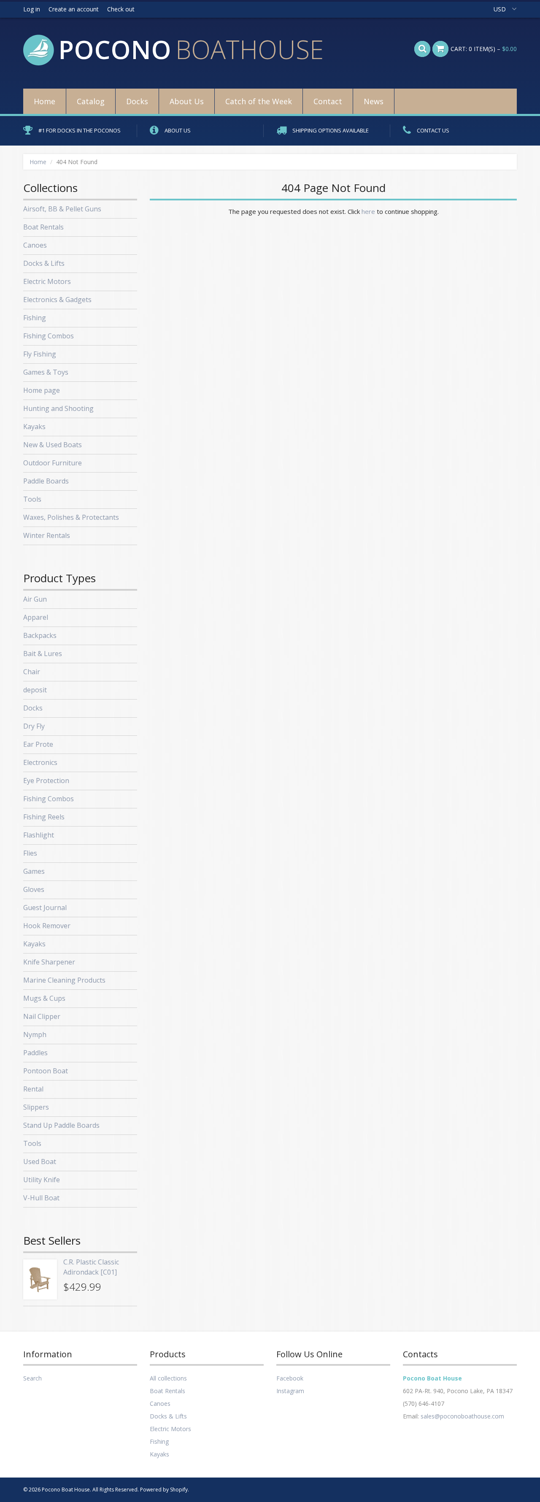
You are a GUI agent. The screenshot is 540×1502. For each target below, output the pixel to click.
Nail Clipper (41, 1016)
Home (44, 101)
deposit (35, 689)
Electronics (40, 762)
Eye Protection (46, 780)
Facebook (289, 1378)
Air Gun (35, 599)
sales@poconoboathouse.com (462, 1416)
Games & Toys (45, 372)
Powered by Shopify (164, 1489)
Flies (30, 853)
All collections (168, 1378)
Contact (327, 101)
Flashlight (38, 835)
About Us (187, 101)
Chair (31, 671)
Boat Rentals (43, 227)
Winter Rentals (46, 535)
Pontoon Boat (45, 1070)
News (373, 101)
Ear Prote (38, 744)
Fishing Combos (48, 335)
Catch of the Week (258, 101)
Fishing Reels (44, 816)
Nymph (34, 1034)
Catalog (91, 101)
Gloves (33, 889)
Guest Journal (45, 907)
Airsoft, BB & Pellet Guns (62, 208)
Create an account (74, 9)
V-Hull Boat (41, 1197)
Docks (137, 101)
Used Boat (39, 1161)
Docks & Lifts (44, 263)
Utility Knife (41, 1179)
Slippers (36, 1107)
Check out (121, 9)
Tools (32, 499)
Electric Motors (47, 281)
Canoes (35, 245)
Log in (31, 9)
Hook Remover (46, 925)
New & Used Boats (52, 444)
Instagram (290, 1391)
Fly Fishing (39, 354)
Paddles (35, 1052)
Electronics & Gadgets (57, 299)
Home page (41, 390)
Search (32, 1378)
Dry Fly (34, 726)
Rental (33, 1089)
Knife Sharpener (49, 962)
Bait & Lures (42, 653)
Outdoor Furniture (52, 462)
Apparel (35, 617)
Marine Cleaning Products (64, 980)
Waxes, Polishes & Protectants (71, 517)
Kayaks (34, 426)
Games (34, 871)
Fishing (34, 317)
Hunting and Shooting (58, 408)
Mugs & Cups (44, 998)
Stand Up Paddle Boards (61, 1125)
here (368, 211)
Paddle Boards (46, 481)
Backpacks (40, 635)
